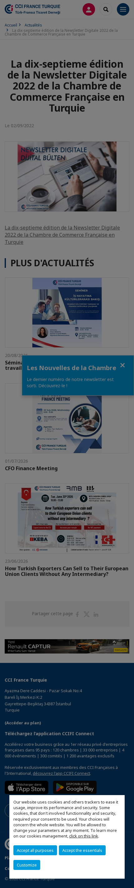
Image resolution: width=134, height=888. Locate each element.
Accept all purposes (35, 850)
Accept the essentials (82, 850)
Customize (27, 865)
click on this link (83, 836)
